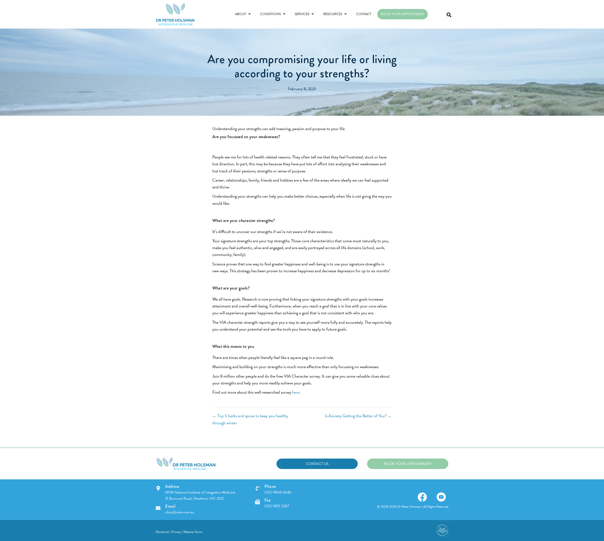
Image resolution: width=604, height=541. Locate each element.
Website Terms (192, 531)
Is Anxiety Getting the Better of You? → (358, 416)
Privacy (176, 531)
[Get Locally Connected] (442, 529)
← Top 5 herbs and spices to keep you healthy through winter (250, 419)
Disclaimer (162, 531)
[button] (422, 497)
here (295, 392)
